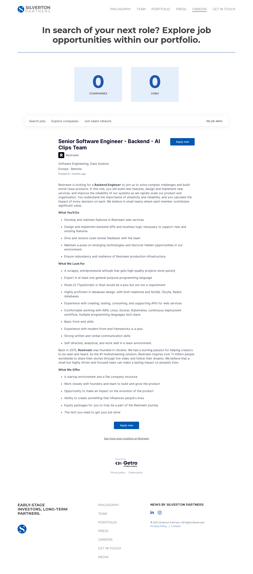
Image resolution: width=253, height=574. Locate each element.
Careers (199, 9)
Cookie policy (135, 472)
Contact (176, 526)
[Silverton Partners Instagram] (160, 512)
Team (141, 9)
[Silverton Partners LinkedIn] (152, 512)
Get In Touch (224, 9)
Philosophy (120, 9)
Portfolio (161, 9)
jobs (37, 121)
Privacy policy (118, 472)
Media (103, 557)
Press (181, 9)
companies (64, 121)
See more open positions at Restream (126, 438)
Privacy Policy (158, 526)
